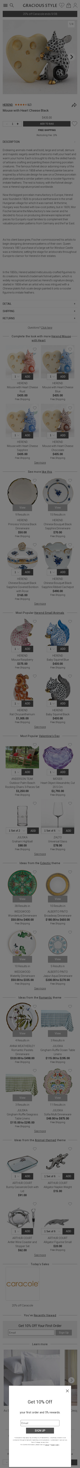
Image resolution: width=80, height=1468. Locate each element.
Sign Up (40, 1430)
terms (47, 1445)
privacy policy (55, 1445)
